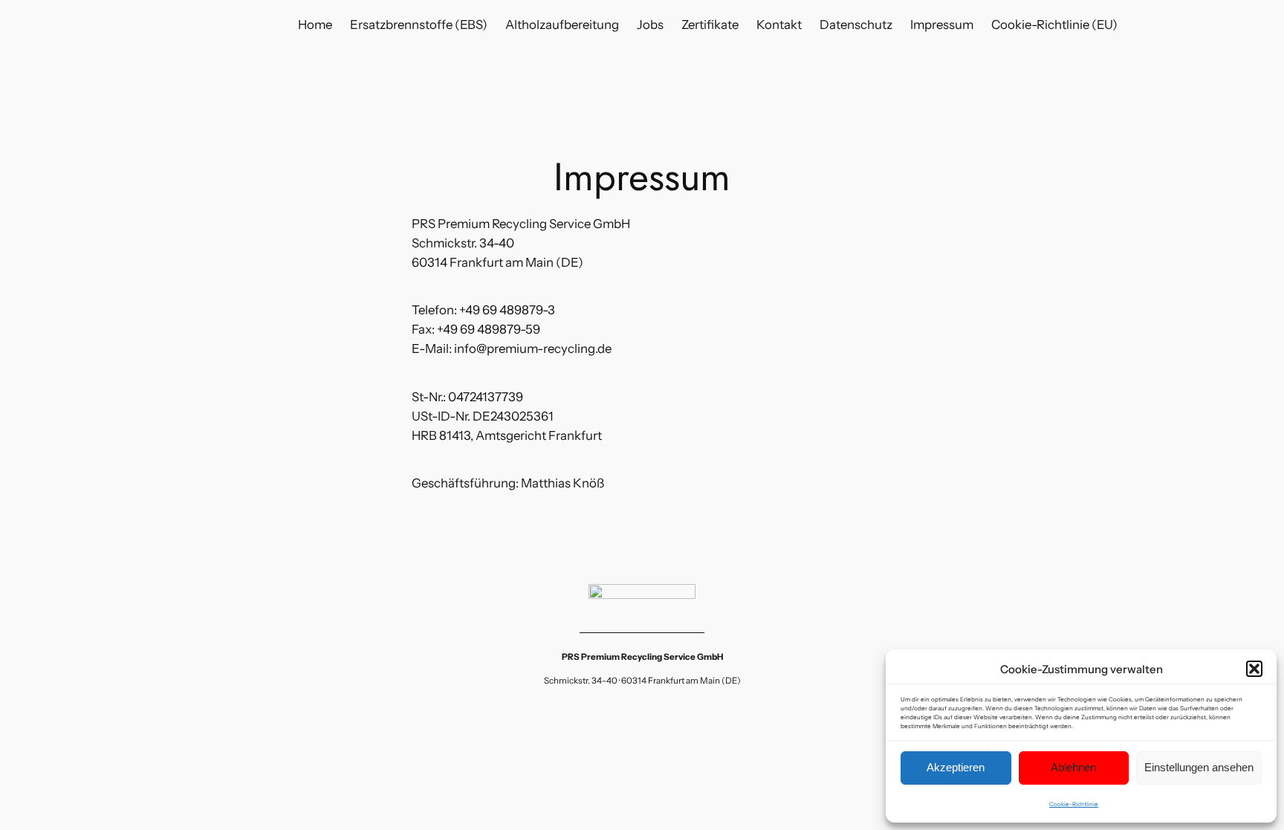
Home (315, 24)
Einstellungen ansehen (1199, 767)
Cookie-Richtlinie (1073, 804)
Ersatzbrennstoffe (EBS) (418, 24)
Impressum (941, 24)
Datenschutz (856, 24)
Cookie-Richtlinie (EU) (1054, 24)
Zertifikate (710, 24)
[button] (1254, 668)
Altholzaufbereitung (562, 24)
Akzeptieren (956, 767)
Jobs (650, 24)
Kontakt (779, 24)
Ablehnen (1073, 767)
